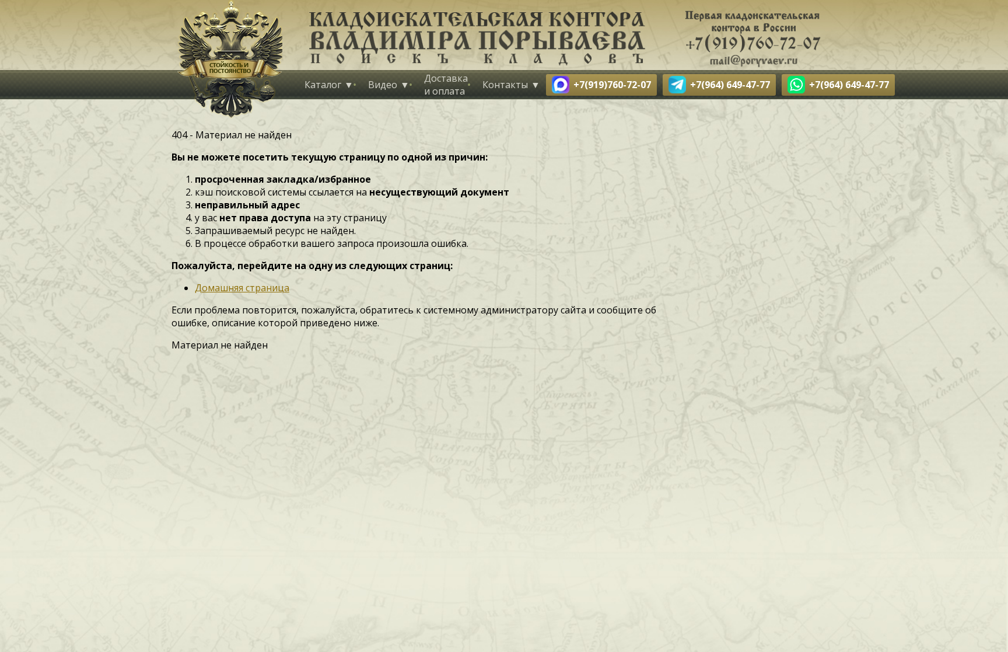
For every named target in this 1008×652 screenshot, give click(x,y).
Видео (382, 84)
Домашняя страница (242, 287)
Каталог (322, 84)
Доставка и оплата (446, 84)
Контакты (505, 84)
